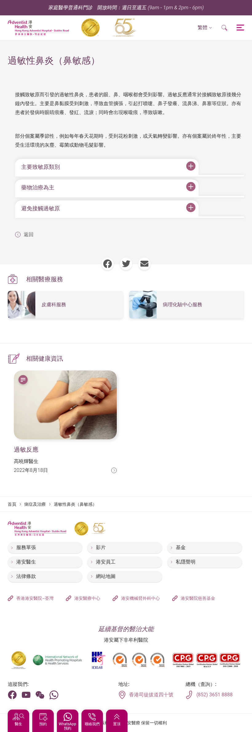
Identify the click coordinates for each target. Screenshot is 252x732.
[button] (205, 27)
